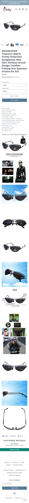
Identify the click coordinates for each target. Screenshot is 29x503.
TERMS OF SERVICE (14, 475)
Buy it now (14, 100)
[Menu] (26, 9)
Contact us (15, 462)
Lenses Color (5, 82)
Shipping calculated (7, 77)
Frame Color (5, 88)
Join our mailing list (14, 480)
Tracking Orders (17, 465)
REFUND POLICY (20, 470)
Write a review (14, 449)
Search (9, 465)
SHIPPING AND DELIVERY (14, 472)
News (22, 462)
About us (7, 462)
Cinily (11, 498)
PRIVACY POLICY (9, 470)
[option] (7, 45)
